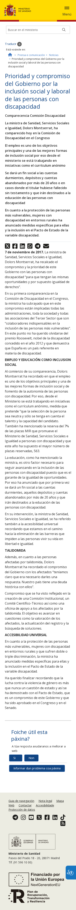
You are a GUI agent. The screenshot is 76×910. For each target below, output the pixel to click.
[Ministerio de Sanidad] (18, 9)
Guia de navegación (21, 801)
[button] (67, 8)
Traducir (11, 44)
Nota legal (45, 801)
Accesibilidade (45, 805)
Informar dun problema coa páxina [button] (37, 768)
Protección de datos (22, 810)
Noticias (53, 55)
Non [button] (31, 758)
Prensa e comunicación (31, 55)
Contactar (25, 805)
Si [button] (14, 758)
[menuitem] (22, 801)
